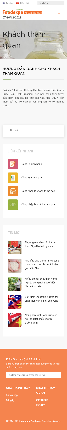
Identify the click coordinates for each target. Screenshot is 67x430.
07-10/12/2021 (12, 17)
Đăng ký (10, 400)
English (9, 3)
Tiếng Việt (24, 3)
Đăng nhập (12, 395)
